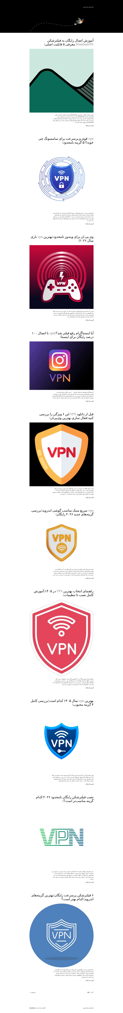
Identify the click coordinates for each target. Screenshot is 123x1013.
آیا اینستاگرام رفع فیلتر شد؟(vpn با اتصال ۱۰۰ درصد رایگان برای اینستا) (63, 335)
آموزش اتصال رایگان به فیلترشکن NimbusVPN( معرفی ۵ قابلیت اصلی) (69, 42)
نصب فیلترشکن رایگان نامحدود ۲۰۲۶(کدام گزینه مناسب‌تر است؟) (65, 799)
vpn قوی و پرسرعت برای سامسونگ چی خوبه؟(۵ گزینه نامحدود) (66, 140)
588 (88, 992)
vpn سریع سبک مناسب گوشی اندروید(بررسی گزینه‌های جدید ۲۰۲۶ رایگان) (62, 512)
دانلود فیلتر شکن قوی (88, 7)
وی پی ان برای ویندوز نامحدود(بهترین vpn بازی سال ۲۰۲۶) (62, 238)
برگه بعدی (32, 992)
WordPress (32, 1008)
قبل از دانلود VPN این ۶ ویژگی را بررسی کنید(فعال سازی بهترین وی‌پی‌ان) (66, 416)
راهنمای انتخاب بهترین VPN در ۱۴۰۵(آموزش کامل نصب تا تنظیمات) (64, 593)
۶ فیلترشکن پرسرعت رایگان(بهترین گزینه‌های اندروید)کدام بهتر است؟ (62, 897)
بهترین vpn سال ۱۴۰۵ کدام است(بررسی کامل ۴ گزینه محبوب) (62, 702)
